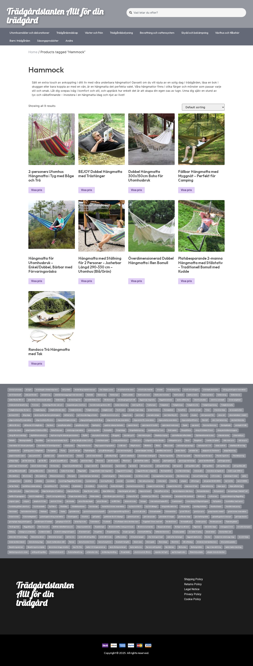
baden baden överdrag (233, 547)
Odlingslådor (208, 466)
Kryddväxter (77, 486)
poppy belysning (230, 450)
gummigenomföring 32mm (119, 511)
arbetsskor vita (92, 552)
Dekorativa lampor (55, 537)
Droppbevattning (113, 532)
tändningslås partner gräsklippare (47, 415)
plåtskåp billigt (111, 456)
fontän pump (201, 522)
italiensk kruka (130, 501)
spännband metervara (170, 425)
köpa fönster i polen (91, 491)
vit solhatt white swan (126, 390)
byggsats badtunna (194, 537)
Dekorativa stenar (37, 537)
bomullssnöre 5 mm (86, 542)
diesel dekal (210, 532)
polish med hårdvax (94, 456)
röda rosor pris (228, 440)
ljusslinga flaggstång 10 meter (70, 481)
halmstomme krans (28, 511)
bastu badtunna (136, 547)
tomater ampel (195, 410)
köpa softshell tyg (236, 486)
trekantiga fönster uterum (52, 405)
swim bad (139, 415)
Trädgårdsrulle (192, 405)
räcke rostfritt (220, 445)
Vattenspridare (207, 395)
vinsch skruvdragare (191, 390)
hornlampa (93, 506)
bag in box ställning (214, 547)
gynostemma (74, 511)
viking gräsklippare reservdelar (234, 390)
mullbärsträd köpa (183, 471)
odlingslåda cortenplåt (17, 471)
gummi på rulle (139, 511)
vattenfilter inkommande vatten (39, 400)
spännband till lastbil (150, 425)
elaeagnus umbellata (27, 532)
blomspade (150, 542)
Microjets (71, 476)
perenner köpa (86, 461)
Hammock (13, 511)
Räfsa (158, 445)
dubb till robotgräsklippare (64, 532)
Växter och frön (94, 32)
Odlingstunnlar (146, 466)
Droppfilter (98, 532)
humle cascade (39, 506)
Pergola (74, 461)
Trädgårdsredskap (67, 32)
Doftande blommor (162, 532)
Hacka (63, 511)
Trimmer (35, 405)
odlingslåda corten (37, 471)
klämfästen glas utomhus (113, 496)
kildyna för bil (133, 496)
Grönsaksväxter (155, 511)
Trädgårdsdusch (92, 410)
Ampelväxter (125, 552)
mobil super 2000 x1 (235, 471)
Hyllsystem (217, 501)
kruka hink (102, 486)
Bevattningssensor (16, 547)
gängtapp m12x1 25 (63, 522)
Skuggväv (115, 435)
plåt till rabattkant (127, 456)
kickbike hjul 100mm (149, 496)
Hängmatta (185, 506)
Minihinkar (27, 476)
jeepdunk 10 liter (40, 501)
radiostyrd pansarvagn (185, 445)
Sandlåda (39, 440)
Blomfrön (175, 542)
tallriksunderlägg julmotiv (87, 415)
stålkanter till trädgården (33, 425)
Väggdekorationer (165, 400)
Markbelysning (182, 476)
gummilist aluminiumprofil (94, 511)
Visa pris (36, 190)
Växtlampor (114, 395)
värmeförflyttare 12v (92, 400)
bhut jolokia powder (228, 542)
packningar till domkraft (18, 466)
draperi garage (128, 532)
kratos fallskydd (117, 486)
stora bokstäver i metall (237, 415)
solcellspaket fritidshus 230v (36, 430)
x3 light (28, 390)
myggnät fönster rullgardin (146, 471)
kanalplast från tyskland (184, 496)
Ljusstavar (51, 481)
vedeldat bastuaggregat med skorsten (68, 395)
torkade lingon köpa (136, 410)
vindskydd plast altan (210, 390)
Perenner (99, 461)
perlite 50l (42, 461)
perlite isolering (28, 461)
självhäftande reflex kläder (181, 435)
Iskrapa (143, 501)
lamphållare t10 (51, 486)
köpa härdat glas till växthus (52, 491)
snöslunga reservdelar (75, 430)
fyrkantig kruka (80, 522)
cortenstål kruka (105, 537)
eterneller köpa (210, 527)
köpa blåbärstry (108, 491)
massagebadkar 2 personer (163, 476)
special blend (133, 425)
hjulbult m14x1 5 (135, 506)
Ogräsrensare (107, 466)
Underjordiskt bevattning (18, 405)
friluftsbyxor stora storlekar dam (127, 522)
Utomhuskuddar (200, 400)
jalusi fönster (102, 501)
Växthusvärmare (144, 395)
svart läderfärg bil (170, 415)
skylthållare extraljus (38, 435)
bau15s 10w (77, 547)
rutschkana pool (102, 440)
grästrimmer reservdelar (237, 511)
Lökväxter (39, 481)
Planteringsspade (184, 456)
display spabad (179, 532)
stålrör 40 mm (14, 425)
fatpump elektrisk (83, 527)
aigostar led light (161, 552)
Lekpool (183, 481)
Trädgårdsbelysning (121, 32)
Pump (63, 450)
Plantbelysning (238, 456)
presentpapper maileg (144, 450)
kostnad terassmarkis (135, 486)
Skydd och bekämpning (194, 32)
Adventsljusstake (196, 552)
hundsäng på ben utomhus (19, 506)
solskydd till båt (240, 425)
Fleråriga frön (14, 527)
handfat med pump (233, 506)
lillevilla (173, 481)
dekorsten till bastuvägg (18, 537)
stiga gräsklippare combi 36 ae (91, 420)
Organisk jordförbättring (72, 466)
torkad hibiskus (153, 410)
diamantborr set (225, 532)
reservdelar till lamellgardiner (49, 445)
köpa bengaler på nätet (126, 491)
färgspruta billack (164, 527)
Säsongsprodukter (48, 40)
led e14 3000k (242, 481)
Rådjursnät (168, 445)
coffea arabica (121, 537)
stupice (194, 415)
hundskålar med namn (234, 501)
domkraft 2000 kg (144, 532)
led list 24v (229, 481)
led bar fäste (13, 486)
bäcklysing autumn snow (18, 552)
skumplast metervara (100, 435)
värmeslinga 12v (74, 400)
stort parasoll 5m (207, 415)
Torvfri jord (120, 410)
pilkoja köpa (13, 461)
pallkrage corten (224, 461)
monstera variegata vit (215, 471)
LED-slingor (195, 481)
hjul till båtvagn (151, 506)
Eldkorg (12, 532)
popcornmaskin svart (17, 456)
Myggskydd (82, 471)
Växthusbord (178, 395)
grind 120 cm (185, 511)
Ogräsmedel (120, 466)
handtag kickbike (200, 506)
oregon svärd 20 (91, 466)
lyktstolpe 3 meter (231, 476)
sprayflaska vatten (64, 425)
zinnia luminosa (15, 390)
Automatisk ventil (57, 552)
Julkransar (213, 496)
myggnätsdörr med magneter (101, 471)
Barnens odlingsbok (153, 547)
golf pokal (96, 517)
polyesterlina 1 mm (65, 456)
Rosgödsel (198, 440)
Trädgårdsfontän (75, 410)
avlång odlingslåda (39, 552)
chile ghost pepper (137, 537)
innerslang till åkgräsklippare (197, 501)
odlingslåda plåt (239, 466)
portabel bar (193, 450)
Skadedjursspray (161, 435)
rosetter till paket (212, 440)
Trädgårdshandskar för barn (19, 410)
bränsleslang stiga (36, 542)
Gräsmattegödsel (29, 517)
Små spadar (172, 430)
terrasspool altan (236, 410)
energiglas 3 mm (226, 527)
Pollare (79, 456)
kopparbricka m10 (174, 486)
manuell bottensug (200, 476)
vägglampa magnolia (147, 400)
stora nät (221, 415)
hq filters (52, 506)
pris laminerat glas (124, 450)
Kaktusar (201, 496)
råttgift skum (135, 445)
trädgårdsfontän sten (57, 410)
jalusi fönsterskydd (85, 501)
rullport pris (136, 440)
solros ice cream (15, 430)
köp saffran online (161, 491)
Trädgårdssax (178, 405)
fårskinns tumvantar (145, 527)
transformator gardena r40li (100, 405)
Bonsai (71, 542)
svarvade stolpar (153, 415)
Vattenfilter (60, 400)
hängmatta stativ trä (169, 506)
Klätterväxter (94, 496)
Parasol (156, 461)
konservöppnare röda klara (183, 491)
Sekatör (12, 440)
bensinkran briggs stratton (59, 547)
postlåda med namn (164, 450)
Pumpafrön (52, 450)
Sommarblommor (210, 425)
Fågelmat (196, 527)
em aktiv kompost (244, 527)
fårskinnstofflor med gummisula (121, 527)
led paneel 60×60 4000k (212, 481)
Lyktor (244, 476)
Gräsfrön (85, 517)
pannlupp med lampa (187, 461)
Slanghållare (186, 430)
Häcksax (43, 511)
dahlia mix (70, 537)
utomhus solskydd (217, 400)
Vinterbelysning (173, 390)
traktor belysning (121, 405)
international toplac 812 (159, 501)
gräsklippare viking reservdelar (51, 517)
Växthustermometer (161, 395)
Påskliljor (126, 461)
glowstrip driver (133, 517)
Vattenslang (221, 395)
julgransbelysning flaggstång (232, 496)
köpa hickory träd (31, 491)
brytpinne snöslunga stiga (224, 537)
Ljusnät (120, 481)
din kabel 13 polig (195, 532)
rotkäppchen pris (174, 440)
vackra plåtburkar (183, 400)
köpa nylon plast (15, 491)
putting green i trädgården (33, 450)
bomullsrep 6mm (104, 542)
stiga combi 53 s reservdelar (144, 420)
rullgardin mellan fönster (154, 440)
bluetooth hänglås (122, 542)
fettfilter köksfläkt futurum (63, 527)
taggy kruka (127, 415)
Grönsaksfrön (171, 511)
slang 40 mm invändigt (17, 435)
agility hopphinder (178, 552)
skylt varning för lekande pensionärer (64, 435)
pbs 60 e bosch (113, 461)
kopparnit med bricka (155, 486)
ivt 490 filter (116, 501)
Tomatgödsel (168, 410)
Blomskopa (163, 542)
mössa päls (198, 471)
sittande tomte (223, 435)
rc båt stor (122, 445)
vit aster (160, 390)
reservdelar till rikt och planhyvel (21, 445)
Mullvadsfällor (166, 471)
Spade (185, 425)
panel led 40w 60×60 (206, 461)
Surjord (184, 415)
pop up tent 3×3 (34, 456)
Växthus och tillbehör (227, 32)
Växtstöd (90, 395)
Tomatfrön (182, 410)
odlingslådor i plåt (192, 466)
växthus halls (192, 395)
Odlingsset (177, 466)
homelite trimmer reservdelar (113, 506)
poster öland (180, 450)
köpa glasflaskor (73, 491)
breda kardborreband (16, 542)
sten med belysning (219, 420)
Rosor (187, 440)
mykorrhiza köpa (67, 471)
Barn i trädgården (19, 40)
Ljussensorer (91, 481)
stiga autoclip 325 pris (190, 420)
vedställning (45, 395)
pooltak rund (49, 456)
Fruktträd (106, 522)
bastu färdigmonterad (118, 547)
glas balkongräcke (201, 517)
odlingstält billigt (162, 466)
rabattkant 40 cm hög (237, 445)
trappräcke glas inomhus (76, 405)
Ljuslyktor (130, 481)
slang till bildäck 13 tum (204, 430)
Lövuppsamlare (14, 481)
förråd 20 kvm (171, 522)
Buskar (208, 537)
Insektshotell (177, 501)
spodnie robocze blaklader (113, 425)
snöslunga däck (93, 430)
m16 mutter (215, 476)
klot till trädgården (36, 496)
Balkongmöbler (196, 547)
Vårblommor (109, 400)
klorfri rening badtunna (56, 496)
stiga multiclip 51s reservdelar (20, 420)
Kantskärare (166, 496)
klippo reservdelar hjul (77, 496)
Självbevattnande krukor (205, 435)
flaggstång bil (29, 527)
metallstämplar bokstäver (89, 476)
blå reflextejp (188, 542)
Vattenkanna (235, 395)
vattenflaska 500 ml (16, 400)
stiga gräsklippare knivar (66, 420)
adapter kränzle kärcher (216, 552)
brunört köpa (243, 537)
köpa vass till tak (191, 486)
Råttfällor (147, 445)
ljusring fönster (106, 481)
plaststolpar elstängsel (147, 456)
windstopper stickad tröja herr (47, 390)
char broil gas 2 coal (155, 537)
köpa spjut (221, 486)
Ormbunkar (55, 466)
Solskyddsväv (226, 425)
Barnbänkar (169, 547)
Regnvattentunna (84, 445)
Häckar (53, 511)
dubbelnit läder (44, 532)
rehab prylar (69, 445)
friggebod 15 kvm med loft (152, 522)
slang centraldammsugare (227, 430)
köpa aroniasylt (145, 491)
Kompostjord (218, 491)
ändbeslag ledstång (109, 552)
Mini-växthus (41, 476)
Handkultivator (216, 506)
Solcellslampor (56, 430)
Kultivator (64, 486)
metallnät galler (109, 476)
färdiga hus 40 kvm (182, 527)
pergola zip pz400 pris (59, 461)
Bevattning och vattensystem (157, 32)
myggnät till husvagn (124, 471)
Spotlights (96, 425)
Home (33, 52)
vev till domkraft (15, 395)
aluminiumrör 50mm (143, 552)
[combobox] (186, 12)
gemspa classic (241, 517)
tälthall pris (68, 415)
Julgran (26, 501)
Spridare (50, 425)
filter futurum (43, 527)
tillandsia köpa (219, 410)
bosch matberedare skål (56, 542)
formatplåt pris (186, 522)
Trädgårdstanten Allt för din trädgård (55, 15)
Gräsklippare (72, 517)
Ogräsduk (132, 466)
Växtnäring (101, 395)
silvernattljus (238, 435)
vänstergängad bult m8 (126, 400)
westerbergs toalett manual (85, 390)
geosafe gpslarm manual (222, 517)
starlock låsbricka (237, 420)
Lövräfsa (28, 481)
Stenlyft (205, 420)
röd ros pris (243, 440)
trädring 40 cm (137, 405)
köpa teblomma (207, 486)
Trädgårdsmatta (227, 405)
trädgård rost (107, 410)
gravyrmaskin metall (216, 511)
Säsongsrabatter (25, 440)
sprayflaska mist (82, 425)
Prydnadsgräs (90, 450)
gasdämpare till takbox (43, 522)
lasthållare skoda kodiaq (31, 486)
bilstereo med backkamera (207, 542)
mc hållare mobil (142, 476)
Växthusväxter (128, 395)
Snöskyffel (108, 430)
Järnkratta (70, 501)
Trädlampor (151, 405)
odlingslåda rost (223, 466)
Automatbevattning (75, 552)
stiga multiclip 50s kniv (44, 420)
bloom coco (138, 542)
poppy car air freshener (211, 450)
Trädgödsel (164, 405)
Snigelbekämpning (136, 430)
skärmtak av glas (144, 435)
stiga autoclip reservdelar (168, 420)
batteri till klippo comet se (95, 547)
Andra (69, 40)
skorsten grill (129, 435)
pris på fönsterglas (106, 450)
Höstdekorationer (78, 506)
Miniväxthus (13, 476)
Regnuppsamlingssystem (104, 445)
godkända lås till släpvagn (113, 517)
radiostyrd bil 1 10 (204, 445)
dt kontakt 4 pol (84, 532)
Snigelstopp (120, 430)
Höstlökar (63, 506)
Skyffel (85, 435)
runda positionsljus (120, 440)
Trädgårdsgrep (39, 410)
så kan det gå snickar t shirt (82, 440)
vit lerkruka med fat (145, 390)
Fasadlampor (99, 527)
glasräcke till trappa (166, 517)
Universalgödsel (235, 400)
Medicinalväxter (125, 476)
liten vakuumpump (146, 481)
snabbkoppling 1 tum (156, 430)
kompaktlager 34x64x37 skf (237, 491)
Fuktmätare (94, 522)
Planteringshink (222, 456)
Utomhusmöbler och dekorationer (29, 32)
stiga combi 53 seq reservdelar (118, 420)
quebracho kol (14, 450)
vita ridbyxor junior (106, 390)
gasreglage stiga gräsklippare (20, 522)
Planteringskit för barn (203, 456)
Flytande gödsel (231, 522)
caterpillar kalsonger (175, 537)
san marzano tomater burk (57, 440)
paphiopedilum (169, 461)
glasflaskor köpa (184, 517)
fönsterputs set (215, 522)
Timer (207, 410)
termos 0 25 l (14, 415)
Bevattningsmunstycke (36, 547)
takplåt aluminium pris (110, 415)
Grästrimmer (14, 517)
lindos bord (161, 481)
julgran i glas (14, 501)
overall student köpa (38, 466)
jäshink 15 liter (56, 501)
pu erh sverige (75, 450)
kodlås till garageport (17, 496)
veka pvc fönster (31, 395)
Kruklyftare (90, 486)
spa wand (195, 425)
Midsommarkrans (57, 476)
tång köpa (26, 415)
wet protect (66, 390)
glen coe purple (149, 517)
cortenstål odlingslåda (87, 537)
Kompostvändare (203, 491)
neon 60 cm (52, 471)
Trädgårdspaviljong (210, 405)
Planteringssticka (166, 456)
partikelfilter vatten (142, 461)
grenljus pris (199, 511)
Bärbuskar (182, 547)
